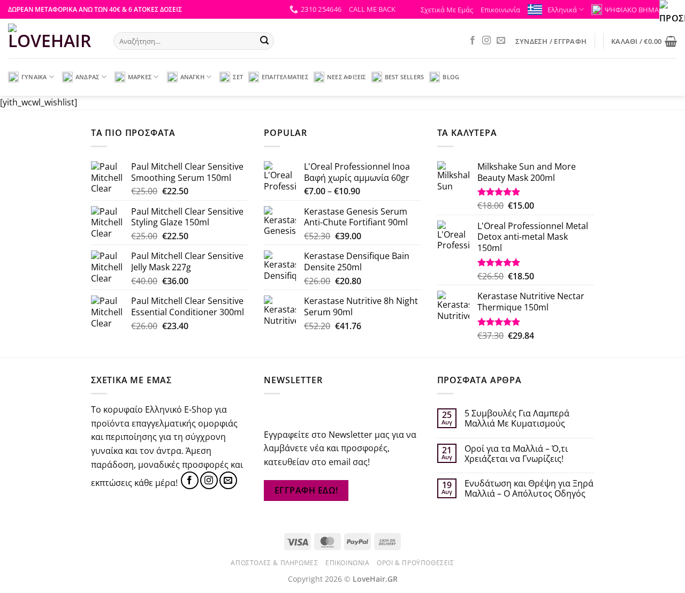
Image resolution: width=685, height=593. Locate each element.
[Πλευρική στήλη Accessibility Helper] (672, 13)
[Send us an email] (501, 40)
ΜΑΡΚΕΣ (139, 77)
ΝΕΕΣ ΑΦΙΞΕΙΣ (346, 77)
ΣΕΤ (238, 77)
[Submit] (264, 41)
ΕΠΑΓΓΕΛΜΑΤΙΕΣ (285, 77)
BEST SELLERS (404, 77)
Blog (451, 77)
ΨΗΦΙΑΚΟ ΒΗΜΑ (632, 9)
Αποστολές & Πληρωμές (274, 562)
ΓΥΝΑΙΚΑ (34, 77)
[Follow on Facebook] (472, 40)
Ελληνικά (562, 9)
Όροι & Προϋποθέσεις (415, 562)
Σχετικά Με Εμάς (447, 9)
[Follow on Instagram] (486, 40)
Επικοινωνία (500, 9)
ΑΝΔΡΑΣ (87, 77)
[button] (372, 9)
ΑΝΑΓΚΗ (192, 77)
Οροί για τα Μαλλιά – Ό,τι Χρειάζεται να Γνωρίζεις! (516, 454)
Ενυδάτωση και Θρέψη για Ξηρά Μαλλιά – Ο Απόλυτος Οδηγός (529, 488)
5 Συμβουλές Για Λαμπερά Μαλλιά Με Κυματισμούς (517, 418)
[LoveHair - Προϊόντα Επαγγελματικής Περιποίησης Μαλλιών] (52, 39)
